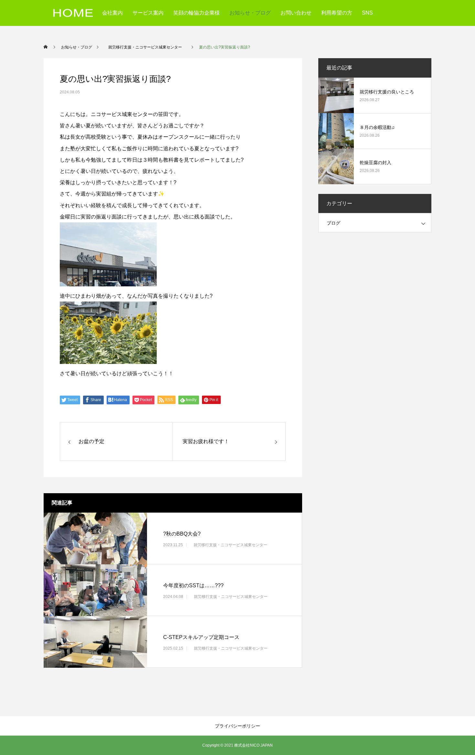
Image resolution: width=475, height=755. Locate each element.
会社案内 (112, 13)
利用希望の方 (336, 13)
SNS (367, 13)
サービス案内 (148, 13)
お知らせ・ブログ (250, 13)
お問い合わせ (295, 13)
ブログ (333, 223)
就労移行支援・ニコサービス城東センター (230, 544)
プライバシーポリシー (237, 725)
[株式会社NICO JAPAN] (73, 13)
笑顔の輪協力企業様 (196, 13)
